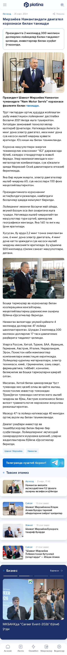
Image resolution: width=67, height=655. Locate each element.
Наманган (32, 451)
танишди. (33, 105)
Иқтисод (7, 13)
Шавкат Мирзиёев (13, 451)
